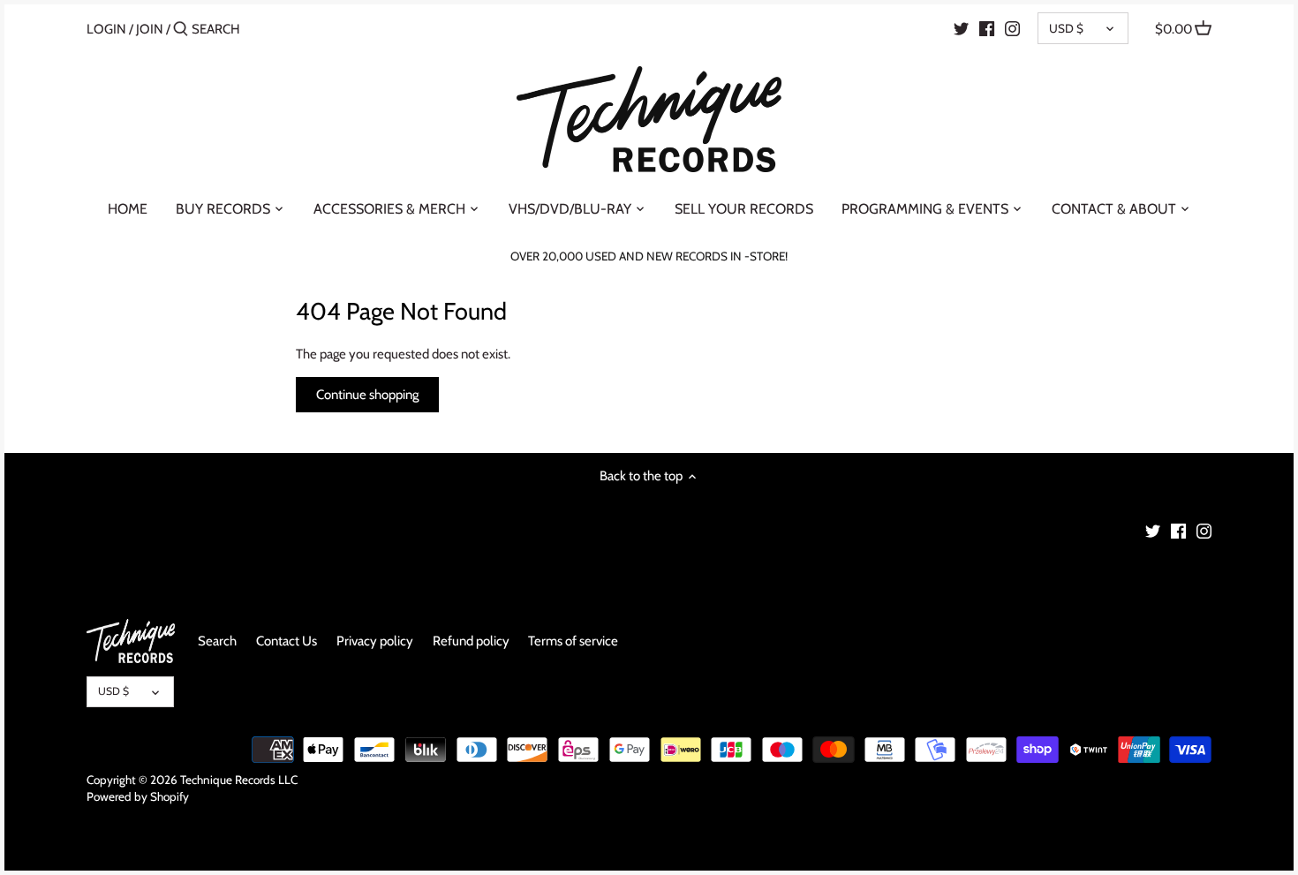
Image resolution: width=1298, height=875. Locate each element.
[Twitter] (961, 28)
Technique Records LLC (239, 780)
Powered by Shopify (138, 796)
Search (217, 641)
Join (149, 29)
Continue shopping (367, 395)
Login (106, 29)
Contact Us (286, 641)
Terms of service (573, 641)
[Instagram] (1012, 28)
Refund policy (471, 641)
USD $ (1066, 28)
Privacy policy (374, 641)
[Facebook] (986, 28)
